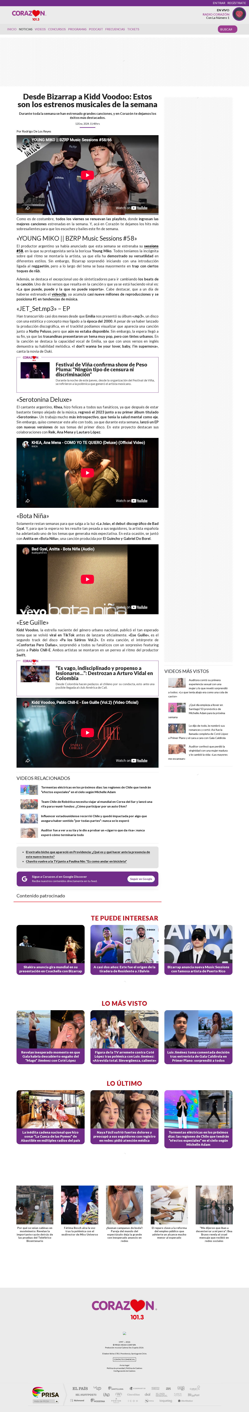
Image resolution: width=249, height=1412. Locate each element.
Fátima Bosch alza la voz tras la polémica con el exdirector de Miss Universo (79, 1231)
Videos (40, 29)
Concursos (57, 29)
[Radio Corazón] (29, 15)
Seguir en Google (141, 878)
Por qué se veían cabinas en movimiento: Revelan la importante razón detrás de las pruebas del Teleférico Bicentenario (35, 1234)
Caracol (194, 1388)
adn (179, 1388)
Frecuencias (115, 29)
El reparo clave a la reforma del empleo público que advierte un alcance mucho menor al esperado (169, 1232)
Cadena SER (154, 1388)
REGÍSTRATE (236, 3)
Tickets (133, 29)
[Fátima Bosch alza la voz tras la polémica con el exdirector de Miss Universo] (79, 1205)
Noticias (25, 29)
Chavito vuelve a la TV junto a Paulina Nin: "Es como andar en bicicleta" (76, 861)
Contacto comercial (124, 1359)
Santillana (117, 1388)
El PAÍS (80, 1388)
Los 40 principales (98, 1388)
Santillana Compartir (137, 1388)
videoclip (59, 294)
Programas (77, 29)
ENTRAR (219, 3)
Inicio (12, 29)
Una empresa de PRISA (46, 1391)
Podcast (96, 29)
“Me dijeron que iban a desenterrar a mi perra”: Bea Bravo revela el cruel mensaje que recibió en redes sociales (214, 1234)
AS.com (166, 1388)
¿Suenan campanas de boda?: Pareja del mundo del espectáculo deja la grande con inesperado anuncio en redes (124, 1234)
